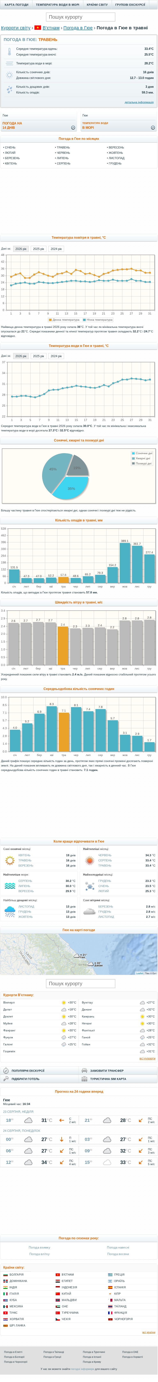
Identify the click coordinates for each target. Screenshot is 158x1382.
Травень (63, 147)
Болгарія (17, 1274)
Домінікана (18, 1281)
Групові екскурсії (130, 4)
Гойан (86, 1044)
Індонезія (69, 1287)
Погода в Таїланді (54, 1352)
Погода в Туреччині (94, 1352)
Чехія (66, 1319)
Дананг (87, 1009)
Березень (12, 158)
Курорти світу (15, 27)
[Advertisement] (79, 201)
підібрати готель (25, 1079)
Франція (120, 1312)
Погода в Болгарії (14, 1357)
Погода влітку (39, 1254)
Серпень (63, 163)
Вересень (116, 147)
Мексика (16, 1306)
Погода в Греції (52, 1357)
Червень (63, 152)
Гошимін (9, 1051)
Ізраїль (119, 1281)
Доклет (8, 1016)
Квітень (11, 163)
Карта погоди (17, 4)
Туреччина (70, 1312)
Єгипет (67, 1281)
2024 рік (56, 249)
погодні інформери (82, 1369)
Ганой (86, 1037)
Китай (66, 1293)
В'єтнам (51, 27)
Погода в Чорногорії (15, 1361)
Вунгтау (87, 1002)
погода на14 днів (12, 125)
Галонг (8, 1044)
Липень (63, 158)
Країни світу (97, 4)
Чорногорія (123, 1319)
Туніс (13, 1312)
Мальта (120, 1300)
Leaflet (139, 973)
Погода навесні (118, 1247)
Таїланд (120, 1306)
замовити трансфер (107, 1070)
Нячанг (87, 1023)
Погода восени (118, 1254)
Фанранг (9, 1030)
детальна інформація (139, 102)
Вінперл (9, 1002)
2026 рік (20, 249)
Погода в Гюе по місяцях (79, 138)
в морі (95, 125)
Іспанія (120, 1287)
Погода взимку (39, 1247)
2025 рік (38, 249)
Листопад (116, 158)
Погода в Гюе (78, 27)
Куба (13, 1300)
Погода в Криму (92, 1361)
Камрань (88, 1016)
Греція (119, 1274)
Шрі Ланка (17, 1325)
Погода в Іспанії (92, 1357)
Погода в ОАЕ (130, 1352)
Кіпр (117, 1293)
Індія (13, 1287)
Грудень (115, 163)
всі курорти (147, 1058)
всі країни (148, 1332)
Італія (14, 1293)
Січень (10, 147)
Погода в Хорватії (132, 1357)
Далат (7, 1009)
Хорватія (17, 1319)
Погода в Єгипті (13, 1352)
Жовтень (116, 152)
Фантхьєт (88, 1030)
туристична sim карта (108, 1079)
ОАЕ (65, 1306)
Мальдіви (69, 1300)
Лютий (10, 152)
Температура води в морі (57, 4)
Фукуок (8, 1037)
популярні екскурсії (28, 1070)
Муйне (8, 1023)
